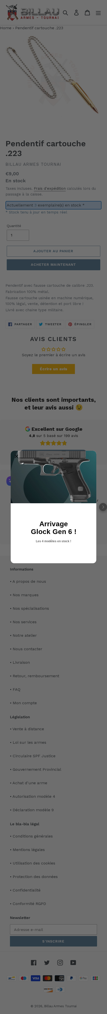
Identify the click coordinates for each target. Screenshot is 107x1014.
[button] (16, 456)
